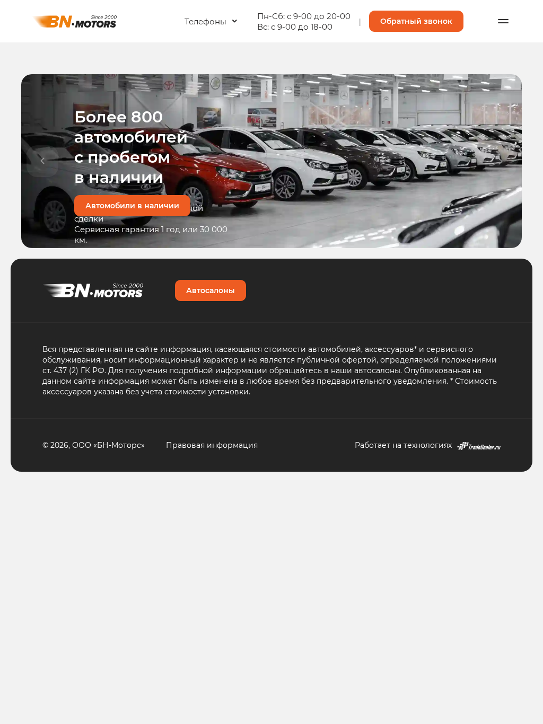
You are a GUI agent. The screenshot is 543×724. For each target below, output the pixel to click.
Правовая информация (212, 445)
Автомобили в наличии (132, 205)
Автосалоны (210, 290)
